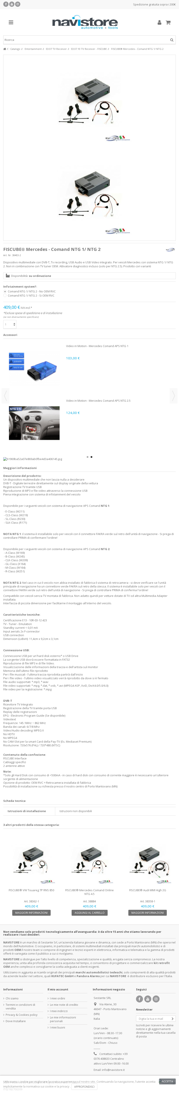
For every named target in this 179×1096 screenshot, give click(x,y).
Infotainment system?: (20, 286)
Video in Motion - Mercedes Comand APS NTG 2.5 (98, 401)
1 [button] (87, 457)
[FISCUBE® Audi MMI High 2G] (147, 860)
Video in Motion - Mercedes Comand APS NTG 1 (97, 346)
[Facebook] (6, 4)
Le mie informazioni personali (63, 1019)
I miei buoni (57, 1027)
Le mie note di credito (64, 1005)
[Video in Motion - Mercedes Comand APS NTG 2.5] (34, 423)
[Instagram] (17, 4)
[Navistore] (85, 22)
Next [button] (173, 395)
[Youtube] (11, 4)
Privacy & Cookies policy (22, 1015)
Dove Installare (16, 1021)
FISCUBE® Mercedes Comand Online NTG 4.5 (89, 892)
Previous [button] (5, 395)
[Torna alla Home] (4, 49)
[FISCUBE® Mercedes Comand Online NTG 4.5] (89, 860)
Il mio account (58, 989)
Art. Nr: (7, 255)
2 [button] (91, 457)
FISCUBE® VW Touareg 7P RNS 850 (31, 890)
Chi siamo (12, 998)
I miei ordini (57, 998)
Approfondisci (84, 1087)
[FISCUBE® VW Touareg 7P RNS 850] (31, 860)
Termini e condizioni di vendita (20, 1006)
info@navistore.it (113, 1070)
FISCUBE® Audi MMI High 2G (147, 890)
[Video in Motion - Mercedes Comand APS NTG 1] (34, 368)
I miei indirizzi (59, 1011)
